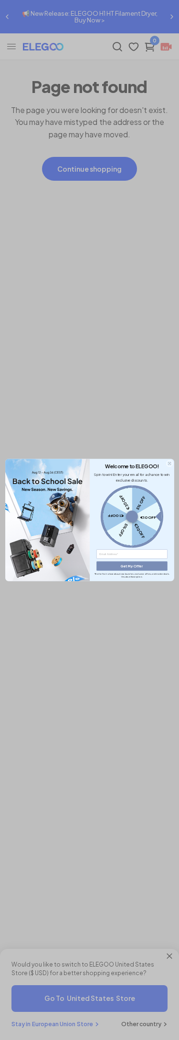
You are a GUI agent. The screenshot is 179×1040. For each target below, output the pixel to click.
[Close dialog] (169, 463)
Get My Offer (132, 566)
